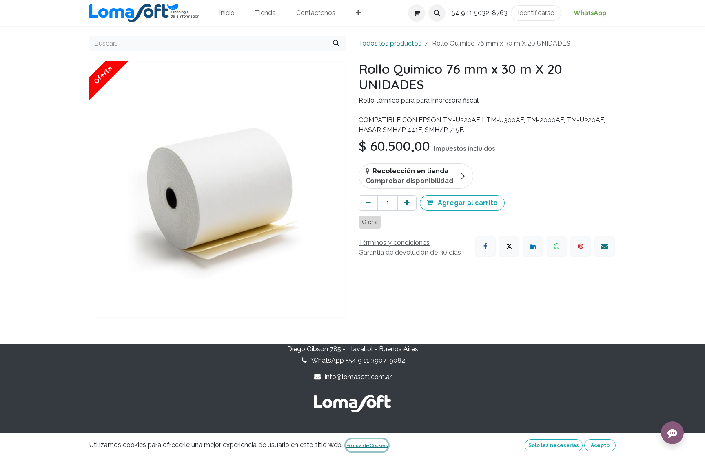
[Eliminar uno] (368, 203)
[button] (437, 13)
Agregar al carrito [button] (467, 203)
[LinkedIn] (533, 246)
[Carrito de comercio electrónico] (416, 13)
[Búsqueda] (336, 43)
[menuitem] (227, 13)
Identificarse (536, 13)
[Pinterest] (580, 246)
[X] (509, 246)
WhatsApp (590, 13)
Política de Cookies (367, 445)
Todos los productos (390, 43)
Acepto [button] (600, 445)
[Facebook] (485, 246)
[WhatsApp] (557, 246)
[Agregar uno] (407, 203)
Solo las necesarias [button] (553, 445)
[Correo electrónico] (604, 246)
